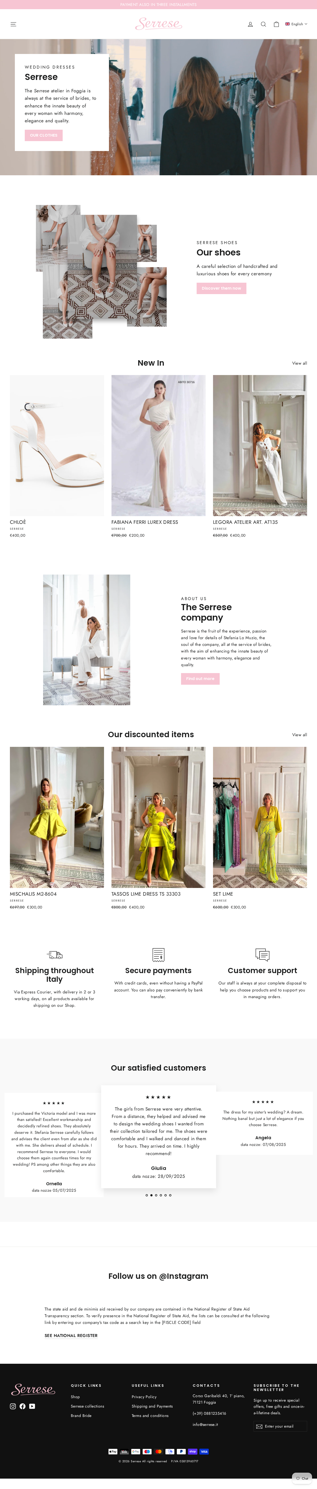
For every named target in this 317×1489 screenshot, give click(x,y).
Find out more (200, 678)
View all (299, 363)
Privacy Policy (144, 1397)
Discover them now (221, 288)
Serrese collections (87, 1406)
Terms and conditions (150, 1415)
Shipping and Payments (152, 1406)
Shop (75, 1397)
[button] (296, 24)
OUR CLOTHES (43, 135)
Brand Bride (81, 1415)
